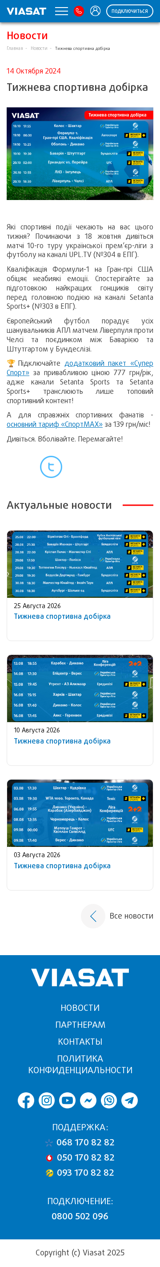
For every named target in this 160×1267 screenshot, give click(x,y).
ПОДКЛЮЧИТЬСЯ (130, 11)
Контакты (80, 1042)
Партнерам (80, 1025)
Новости (39, 48)
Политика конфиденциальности (80, 1064)
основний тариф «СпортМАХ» (55, 424)
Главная (15, 48)
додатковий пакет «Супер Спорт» (80, 368)
